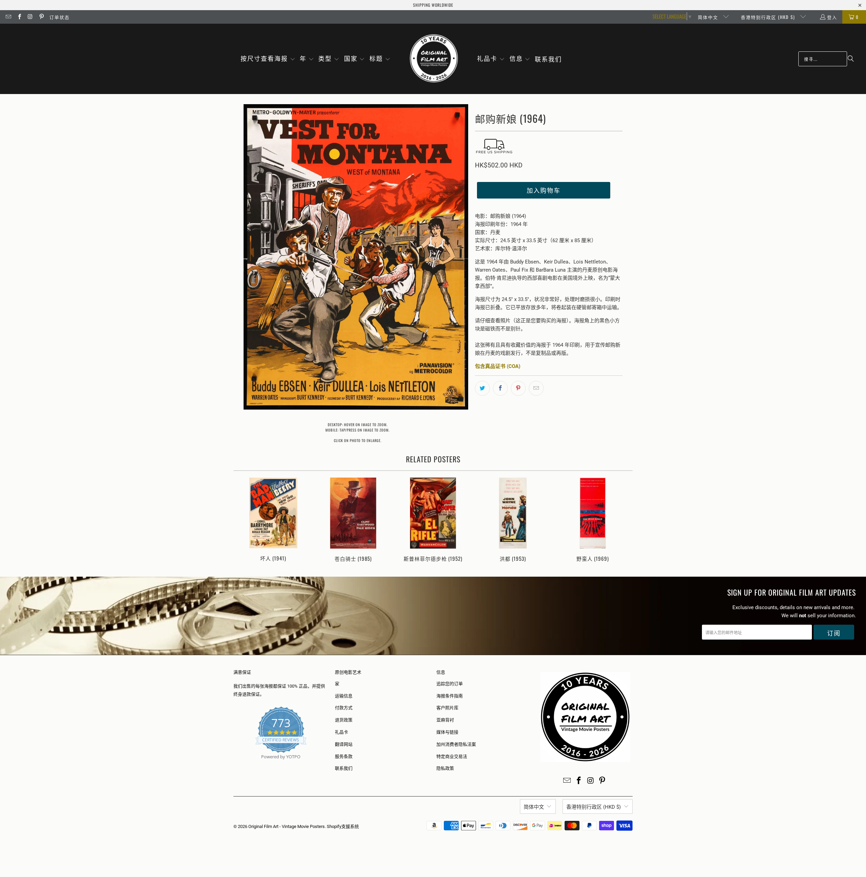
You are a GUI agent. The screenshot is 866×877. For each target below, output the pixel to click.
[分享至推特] (482, 388)
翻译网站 (343, 744)
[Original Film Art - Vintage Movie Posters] (434, 59)
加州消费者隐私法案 (456, 744)
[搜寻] (850, 58)
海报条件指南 (449, 695)
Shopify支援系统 (343, 826)
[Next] (623, 520)
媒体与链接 (447, 732)
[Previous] (243, 520)
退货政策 (343, 719)
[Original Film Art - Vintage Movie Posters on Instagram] (30, 17)
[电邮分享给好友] (536, 388)
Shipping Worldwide (433, 5)
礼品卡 (341, 732)
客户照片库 (447, 707)
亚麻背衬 (445, 719)
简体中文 (709, 17)
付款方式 (343, 707)
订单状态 (59, 17)
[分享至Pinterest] (518, 388)
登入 (832, 17)
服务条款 (343, 756)
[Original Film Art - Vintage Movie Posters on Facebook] (19, 17)
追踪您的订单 (449, 683)
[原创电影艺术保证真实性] (233, 764)
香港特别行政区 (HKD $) (769, 17)
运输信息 (343, 695)
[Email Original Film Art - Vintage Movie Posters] (8, 17)
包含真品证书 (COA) (497, 366)
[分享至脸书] (500, 388)
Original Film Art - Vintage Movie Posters (286, 826)
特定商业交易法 (451, 756)
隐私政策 (445, 768)
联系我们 (343, 768)
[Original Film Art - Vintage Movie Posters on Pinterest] (41, 17)
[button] (268, 59)
